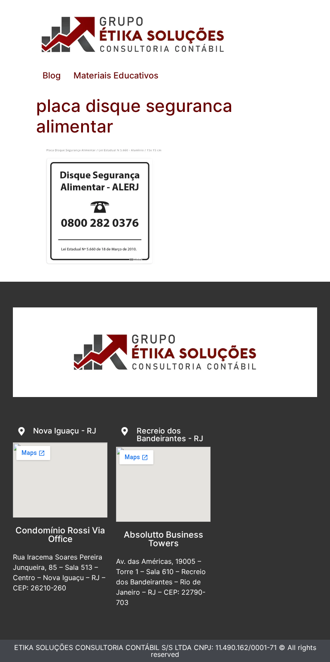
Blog (52, 75)
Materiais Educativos (116, 75)
